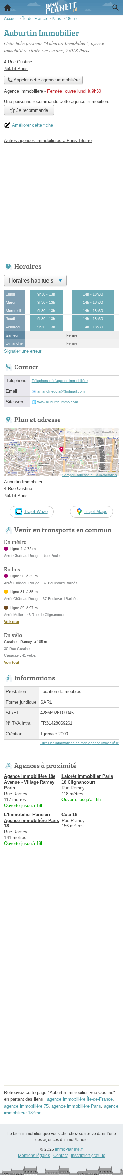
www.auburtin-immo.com (57, 402)
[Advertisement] (61, 1021)
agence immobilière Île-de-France (80, 1099)
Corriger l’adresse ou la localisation (89, 475)
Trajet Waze (36, 511)
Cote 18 (69, 814)
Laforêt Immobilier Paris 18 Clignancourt (87, 779)
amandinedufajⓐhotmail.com (61, 391)
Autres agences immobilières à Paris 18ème (48, 140)
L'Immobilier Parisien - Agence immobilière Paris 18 (31, 820)
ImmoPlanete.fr (69, 1149)
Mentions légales (34, 1155)
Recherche (115, 7)
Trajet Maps (95, 511)
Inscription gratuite (88, 1155)
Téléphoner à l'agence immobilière (60, 381)
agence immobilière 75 (26, 1106)
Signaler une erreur (22, 351)
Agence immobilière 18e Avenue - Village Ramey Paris (29, 782)
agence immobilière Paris (76, 1106)
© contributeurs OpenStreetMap (92, 432)
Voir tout (11, 621)
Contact (60, 1155)
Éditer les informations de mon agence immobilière (79, 743)
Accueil (7, 7)
